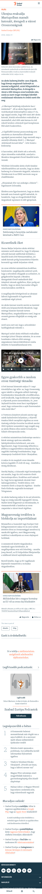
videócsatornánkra (25, 843)
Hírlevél (9, 891)
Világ (3, 10)
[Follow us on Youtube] (3, 870)
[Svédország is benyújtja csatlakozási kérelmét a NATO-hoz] (21, 216)
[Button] (36, 39)
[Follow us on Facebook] (8, 870)
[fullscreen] (38, 369)
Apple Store (21, 812)
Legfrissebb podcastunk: (18, 667)
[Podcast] (24, 870)
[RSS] (19, 870)
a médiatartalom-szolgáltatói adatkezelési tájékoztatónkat (22, 654)
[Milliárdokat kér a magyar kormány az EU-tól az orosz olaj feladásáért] (21, 583)
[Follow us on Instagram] (14, 870)
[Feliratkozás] (29, 870)
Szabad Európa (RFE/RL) (10, 30)
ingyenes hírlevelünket (20, 832)
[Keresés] (33, 891)
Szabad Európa (12, 356)
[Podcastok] (22, 891)
